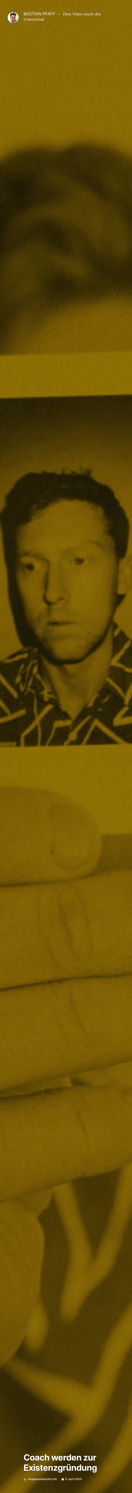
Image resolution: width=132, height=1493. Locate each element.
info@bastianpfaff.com (42, 1479)
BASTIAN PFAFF (39, 13)
